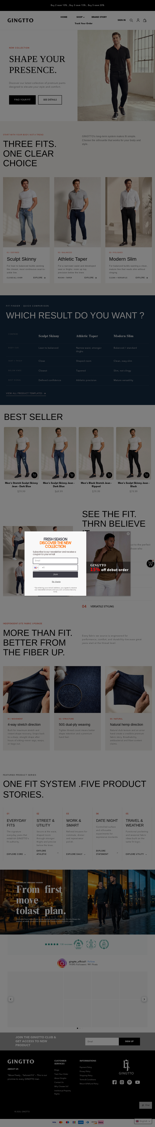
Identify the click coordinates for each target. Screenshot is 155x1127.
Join (55, 574)
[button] (36, 568)
